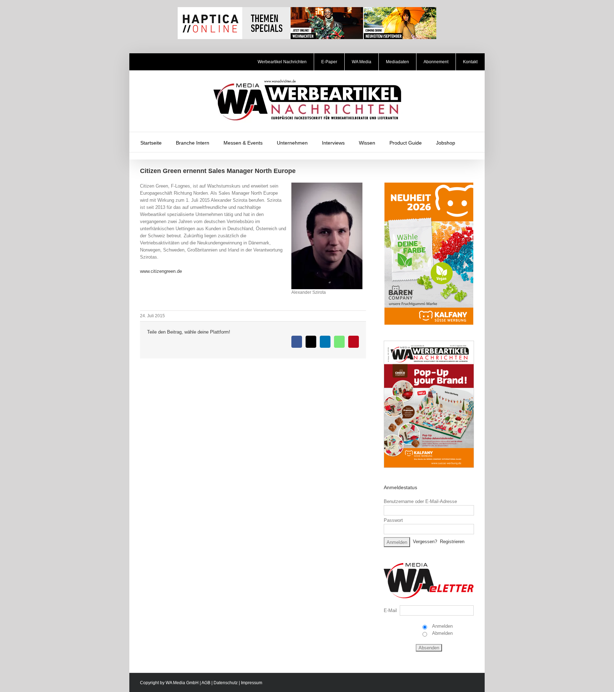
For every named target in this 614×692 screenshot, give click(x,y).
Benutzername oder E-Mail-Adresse (420, 501)
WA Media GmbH (182, 682)
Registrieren (452, 541)
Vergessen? (425, 541)
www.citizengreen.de (161, 271)
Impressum (251, 682)
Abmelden (442, 633)
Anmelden (442, 626)
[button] (471, 142)
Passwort (393, 520)
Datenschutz (226, 682)
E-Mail (390, 610)
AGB (205, 682)
